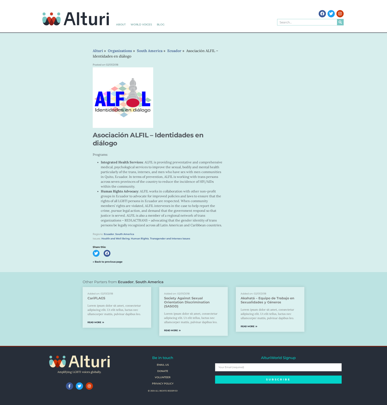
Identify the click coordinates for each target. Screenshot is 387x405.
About (121, 24)
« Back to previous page (108, 261)
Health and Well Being (115, 238)
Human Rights (140, 238)
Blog (160, 24)
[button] (96, 253)
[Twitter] (331, 13)
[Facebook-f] (69, 386)
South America (124, 234)
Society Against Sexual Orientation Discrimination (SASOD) (187, 302)
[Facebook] (322, 13)
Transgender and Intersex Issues (170, 238)
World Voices (141, 24)
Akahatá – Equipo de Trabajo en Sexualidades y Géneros (267, 300)
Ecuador (109, 234)
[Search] (340, 22)
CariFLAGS (96, 298)
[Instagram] (340, 13)
